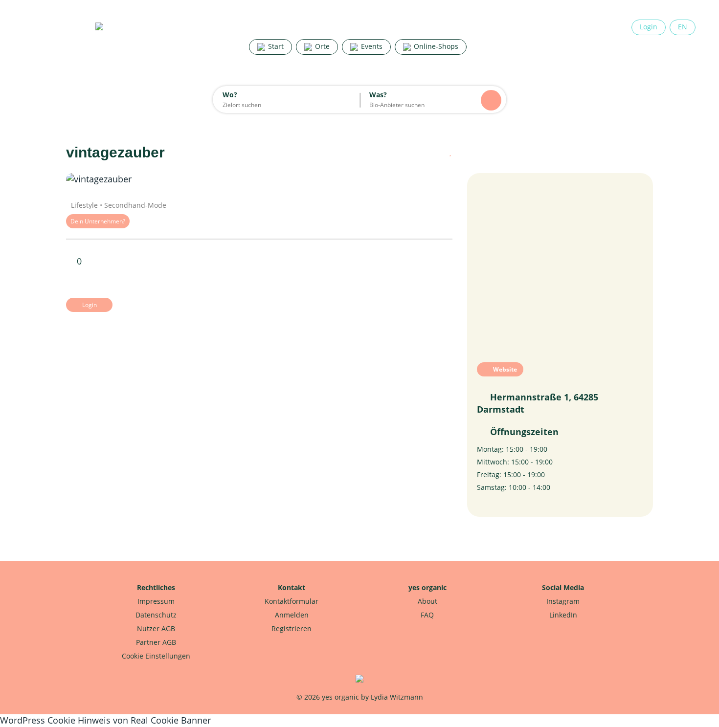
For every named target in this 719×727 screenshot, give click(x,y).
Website (504, 369)
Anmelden (292, 614)
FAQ (427, 614)
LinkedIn (563, 614)
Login (648, 26)
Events (370, 46)
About (427, 601)
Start (275, 46)
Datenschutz (156, 614)
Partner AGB (156, 642)
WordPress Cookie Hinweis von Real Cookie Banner (105, 720)
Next (423, 179)
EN (682, 26)
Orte (321, 46)
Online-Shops (435, 46)
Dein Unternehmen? (97, 221)
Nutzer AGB (156, 628)
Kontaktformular (291, 601)
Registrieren (291, 628)
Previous (95, 179)
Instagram (563, 601)
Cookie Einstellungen (156, 656)
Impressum (156, 601)
